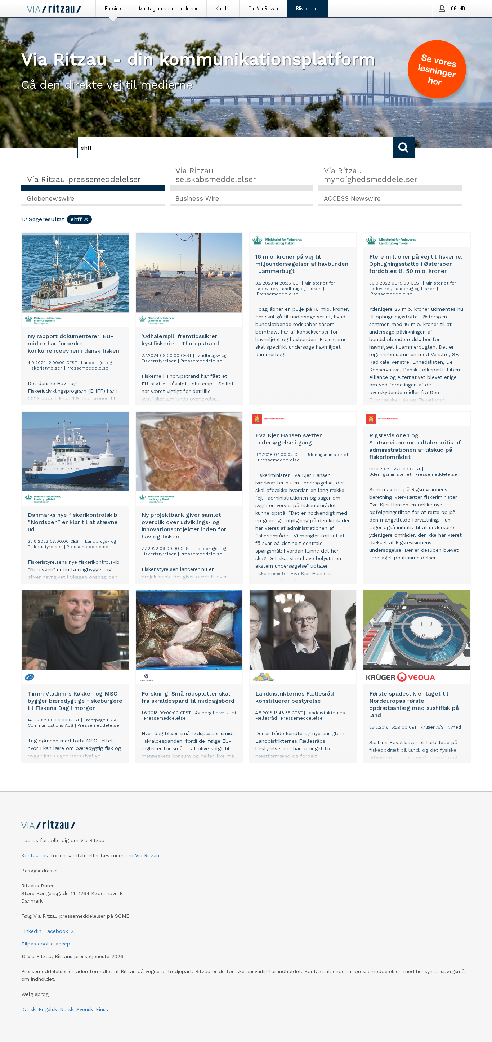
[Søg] (404, 147)
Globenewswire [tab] (50, 198)
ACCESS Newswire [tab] (352, 198)
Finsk (102, 1009)
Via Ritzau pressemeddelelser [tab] (84, 179)
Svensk (84, 1009)
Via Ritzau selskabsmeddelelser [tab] (215, 175)
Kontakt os (34, 855)
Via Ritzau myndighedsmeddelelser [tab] (370, 175)
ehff (76, 219)
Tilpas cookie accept (46, 944)
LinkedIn (31, 931)
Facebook (56, 931)
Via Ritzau (147, 855)
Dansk (28, 1009)
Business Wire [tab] (197, 198)
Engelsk (48, 1009)
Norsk (66, 1009)
